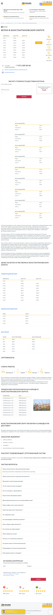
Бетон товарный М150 (20, 134)
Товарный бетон (9, 274)
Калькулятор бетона (9, 72)
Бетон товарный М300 (20, 167)
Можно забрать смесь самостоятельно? (13, 505)
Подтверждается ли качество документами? (14, 548)
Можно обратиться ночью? (10, 534)
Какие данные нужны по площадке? (12, 553)
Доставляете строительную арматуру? (13, 481)
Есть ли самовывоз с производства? (12, 490)
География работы (9, 23)
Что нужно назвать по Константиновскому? (14, 543)
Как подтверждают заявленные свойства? (14, 519)
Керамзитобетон (9, 309)
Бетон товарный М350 (20, 178)
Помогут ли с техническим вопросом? (13, 538)
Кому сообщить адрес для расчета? (12, 524)
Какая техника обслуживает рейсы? (12, 495)
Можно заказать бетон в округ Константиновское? (16, 476)
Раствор (5, 332)
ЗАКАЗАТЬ (39, 42)
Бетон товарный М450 (20, 200)
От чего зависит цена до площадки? (12, 486)
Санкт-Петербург (18, 23)
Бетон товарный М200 (20, 145)
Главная (2, 23)
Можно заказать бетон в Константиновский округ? (16, 469)
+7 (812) (47, 2)
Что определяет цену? (8, 514)
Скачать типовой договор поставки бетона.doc (16, 69)
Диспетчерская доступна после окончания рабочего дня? (18, 500)
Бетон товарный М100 (20, 123)
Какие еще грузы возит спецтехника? (12, 510)
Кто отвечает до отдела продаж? (11, 529)
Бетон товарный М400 (20, 189)
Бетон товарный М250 (20, 156)
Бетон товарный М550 (20, 211)
